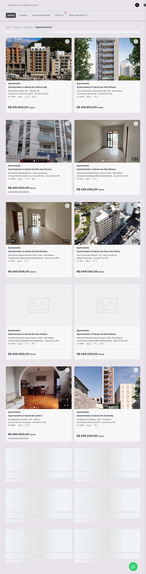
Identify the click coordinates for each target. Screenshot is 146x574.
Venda (11, 15)
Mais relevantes (77, 15)
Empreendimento (41, 15)
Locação (23, 15)
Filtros (58, 15)
